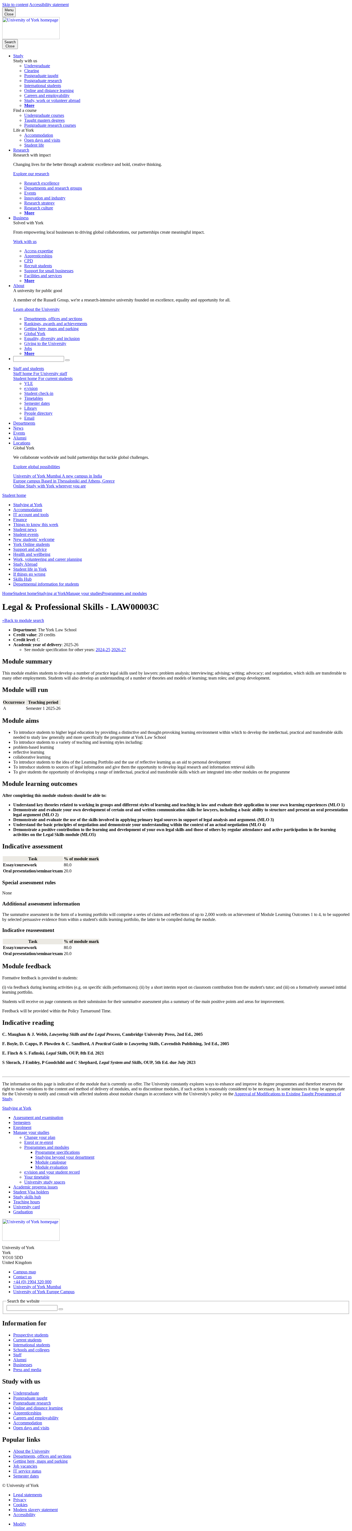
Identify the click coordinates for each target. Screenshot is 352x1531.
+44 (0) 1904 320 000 (32, 1281)
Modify (19, 1524)
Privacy (19, 1499)
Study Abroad (25, 564)
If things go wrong (29, 574)
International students (31, 1345)
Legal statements (27, 1494)
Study (18, 55)
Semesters (22, 1122)
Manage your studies (84, 593)
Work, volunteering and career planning (47, 559)
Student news (25, 529)
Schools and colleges (31, 1349)
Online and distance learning (38, 1408)
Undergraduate (26, 1393)
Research (21, 150)
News (18, 428)
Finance (20, 519)
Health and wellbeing (31, 554)
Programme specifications (57, 1152)
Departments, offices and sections (42, 1456)
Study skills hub (27, 1197)
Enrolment (22, 1127)
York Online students (31, 544)
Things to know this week (35, 524)
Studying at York (27, 504)
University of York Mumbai (37, 1286)
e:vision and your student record (52, 1172)
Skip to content (15, 4)
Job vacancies (25, 1466)
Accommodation (27, 509)
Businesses (22, 1364)
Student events (25, 534)
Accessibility (24, 1514)
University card (26, 1206)
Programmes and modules (124, 593)
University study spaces (44, 1182)
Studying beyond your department (64, 1157)
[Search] (67, 360)
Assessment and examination (38, 1117)
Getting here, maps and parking (40, 1461)
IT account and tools (31, 514)
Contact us (22, 1276)
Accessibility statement (49, 4)
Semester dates (26, 1476)
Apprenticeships (27, 1413)
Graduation (23, 1211)
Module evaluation (51, 1167)
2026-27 (118, 649)
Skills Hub (22, 579)
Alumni (19, 438)
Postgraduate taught (30, 1398)
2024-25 (103, 649)
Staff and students (28, 368)
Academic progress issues (35, 1187)
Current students (27, 1340)
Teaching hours (26, 1202)
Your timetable (37, 1177)
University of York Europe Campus (44, 1291)
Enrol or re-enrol (38, 1142)
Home (7, 593)
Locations (21, 443)
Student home (14, 495)
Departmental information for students (46, 584)
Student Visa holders (31, 1192)
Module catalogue (50, 1162)
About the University (31, 1451)
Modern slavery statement (35, 1509)
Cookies (20, 1504)
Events (19, 433)
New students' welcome (33, 539)
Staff (17, 1354)
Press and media (27, 1369)
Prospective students (30, 1335)
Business (21, 217)
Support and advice (30, 549)
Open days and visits (31, 1427)
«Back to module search (23, 620)
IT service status (27, 1471)
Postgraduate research (32, 1403)
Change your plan (39, 1137)
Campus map (24, 1271)
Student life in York (30, 569)
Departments (24, 423)
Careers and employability (36, 1418)
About (18, 285)
